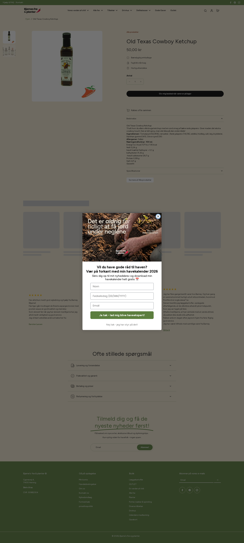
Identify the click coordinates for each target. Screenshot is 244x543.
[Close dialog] (158, 216)
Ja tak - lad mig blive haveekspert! (122, 315)
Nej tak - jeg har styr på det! (122, 324)
